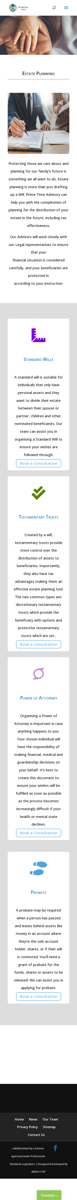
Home (19, 1119)
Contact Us (36, 1135)
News (33, 1119)
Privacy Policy (27, 1127)
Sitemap (49, 1127)
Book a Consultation (38, 463)
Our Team (50, 1119)
